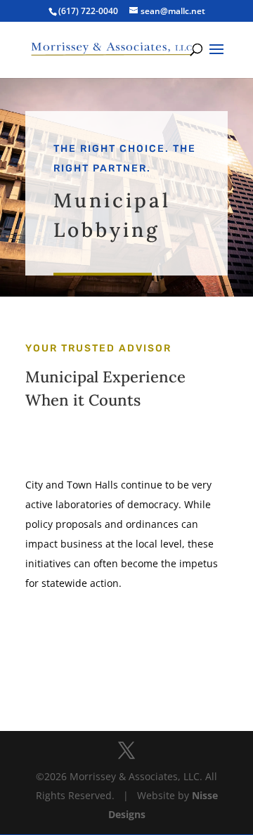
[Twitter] (126, 751)
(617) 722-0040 (88, 11)
